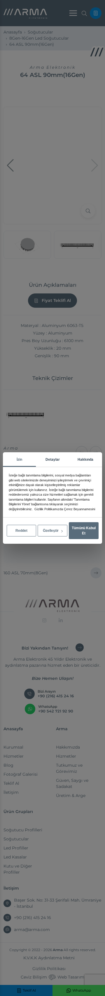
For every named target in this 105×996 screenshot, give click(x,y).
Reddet (21, 531)
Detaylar (53, 459)
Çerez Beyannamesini (79, 509)
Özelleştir (51, 531)
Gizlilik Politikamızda (48, 509)
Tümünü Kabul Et (84, 530)
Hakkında (85, 459)
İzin (19, 459)
